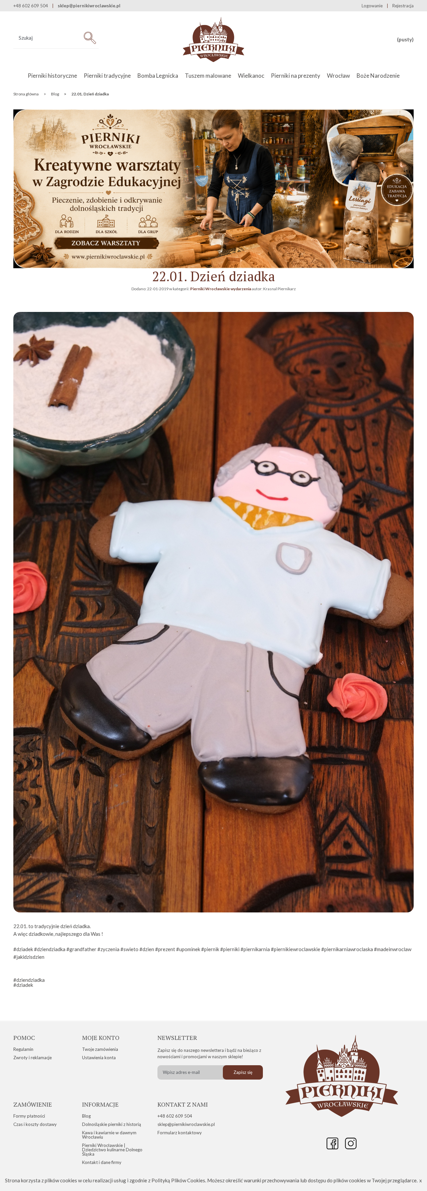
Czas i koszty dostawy (35, 1124)
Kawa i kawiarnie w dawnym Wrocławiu (109, 1135)
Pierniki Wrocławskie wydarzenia (220, 288)
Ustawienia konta (99, 1057)
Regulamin (23, 1049)
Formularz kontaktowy (179, 1132)
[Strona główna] (214, 40)
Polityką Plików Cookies (178, 1180)
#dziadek (23, 985)
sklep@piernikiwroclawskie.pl (89, 6)
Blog (86, 1116)
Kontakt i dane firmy (101, 1162)
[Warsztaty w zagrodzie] (213, 266)
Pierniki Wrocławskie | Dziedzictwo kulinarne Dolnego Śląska (112, 1150)
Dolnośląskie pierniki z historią (111, 1124)
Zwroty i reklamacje (32, 1057)
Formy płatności (29, 1116)
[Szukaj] (90, 38)
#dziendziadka (29, 980)
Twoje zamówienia (100, 1049)
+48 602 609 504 (174, 1116)
